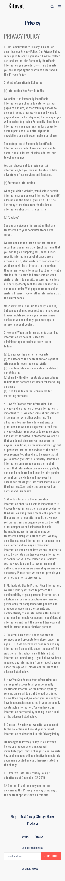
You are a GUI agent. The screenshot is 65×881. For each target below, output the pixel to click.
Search (26, 836)
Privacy (38, 836)
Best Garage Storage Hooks (37, 816)
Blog (13, 816)
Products (32, 823)
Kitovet (36, 869)
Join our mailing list (32, 847)
